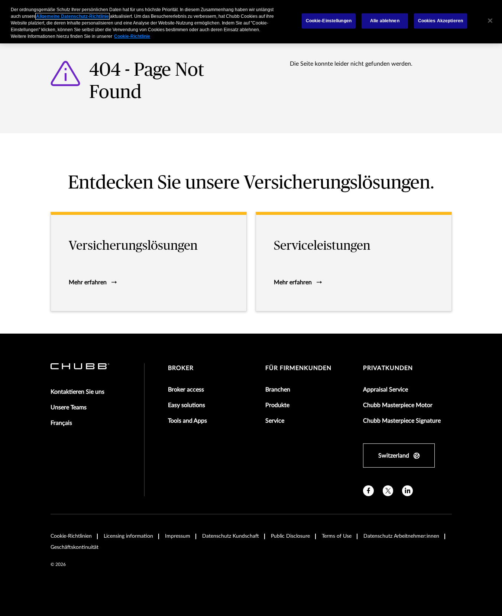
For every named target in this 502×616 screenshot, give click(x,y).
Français (61, 423)
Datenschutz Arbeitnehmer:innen (401, 536)
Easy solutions (186, 405)
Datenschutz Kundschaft (230, 536)
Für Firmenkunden (298, 368)
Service (274, 421)
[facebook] (368, 490)
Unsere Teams (69, 407)
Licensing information (128, 536)
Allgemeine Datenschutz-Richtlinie (72, 16)
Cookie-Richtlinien (71, 536)
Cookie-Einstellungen (329, 20)
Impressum (177, 536)
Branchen (277, 390)
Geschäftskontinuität (74, 547)
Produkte (277, 405)
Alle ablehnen (384, 20)
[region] (251, 21)
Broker (181, 368)
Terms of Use (337, 536)
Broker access (186, 390)
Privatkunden (388, 368)
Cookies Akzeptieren (440, 20)
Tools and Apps (187, 421)
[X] (388, 490)
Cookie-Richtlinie (132, 36)
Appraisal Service (385, 390)
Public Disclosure (290, 536)
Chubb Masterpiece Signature (402, 421)
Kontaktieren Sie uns (77, 392)
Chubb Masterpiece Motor (398, 405)
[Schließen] (490, 21)
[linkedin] (407, 490)
